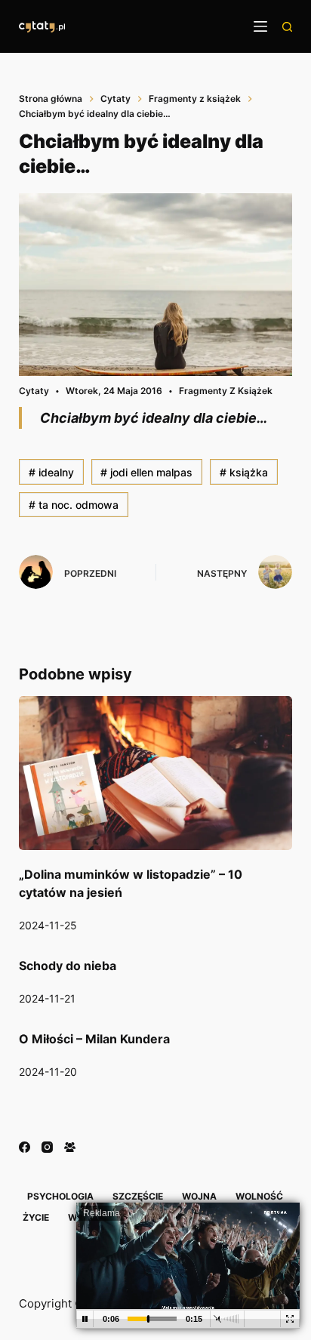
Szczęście (137, 1196)
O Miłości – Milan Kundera (94, 1038)
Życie (36, 1217)
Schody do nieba (67, 965)
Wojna (199, 1196)
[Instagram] (47, 1147)
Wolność (259, 1196)
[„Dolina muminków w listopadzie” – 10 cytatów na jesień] (156, 773)
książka (244, 472)
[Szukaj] (287, 27)
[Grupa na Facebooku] (69, 1147)
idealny (51, 472)
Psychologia (60, 1196)
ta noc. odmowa (74, 504)
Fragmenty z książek (226, 390)
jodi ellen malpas (146, 472)
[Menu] (260, 26)
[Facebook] (24, 1147)
